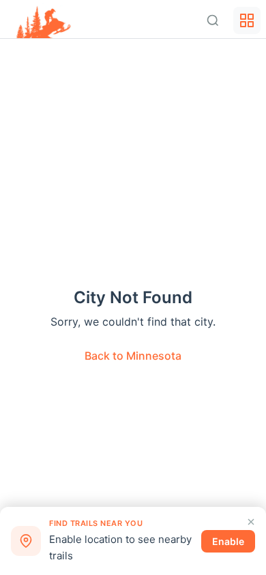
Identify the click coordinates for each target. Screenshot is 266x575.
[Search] (213, 20)
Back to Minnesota (133, 355)
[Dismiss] (251, 521)
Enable (228, 541)
